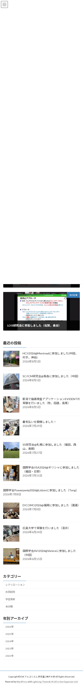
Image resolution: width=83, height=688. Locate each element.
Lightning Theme (40, 682)
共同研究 (10, 591)
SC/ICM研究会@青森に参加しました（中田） (51, 376)
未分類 (9, 606)
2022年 (9, 655)
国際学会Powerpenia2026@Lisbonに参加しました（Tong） (41, 490)
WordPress (22, 682)
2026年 (9, 626)
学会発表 (10, 599)
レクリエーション (15, 584)
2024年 (9, 641)
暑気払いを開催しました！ (39, 421)
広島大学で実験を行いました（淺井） (47, 528)
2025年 (9, 633)
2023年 (9, 648)
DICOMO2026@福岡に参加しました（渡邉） (51, 505)
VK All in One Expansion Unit (64, 682)
